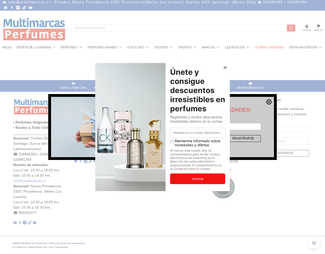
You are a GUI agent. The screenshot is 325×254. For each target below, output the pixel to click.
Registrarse (243, 138)
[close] (268, 101)
